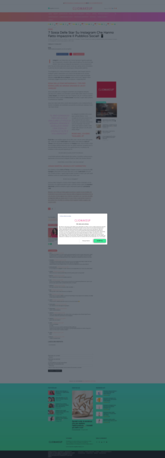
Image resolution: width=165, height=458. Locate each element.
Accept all (100, 240)
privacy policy (99, 236)
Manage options (86, 240)
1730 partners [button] (67, 226)
